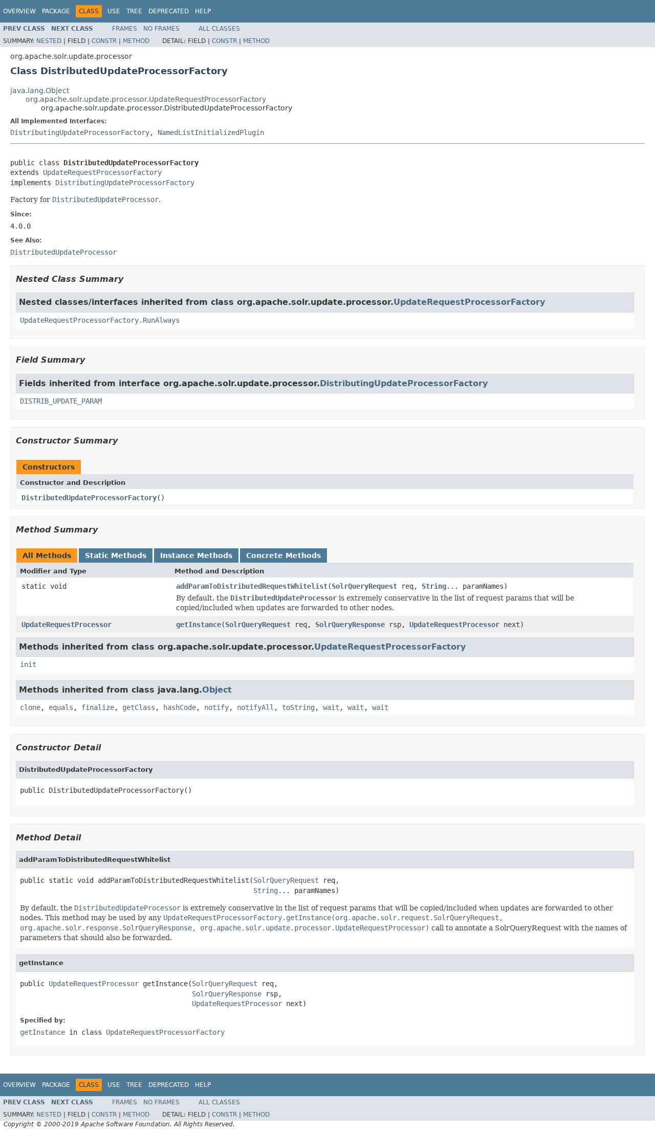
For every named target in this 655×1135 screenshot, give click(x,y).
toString (298, 707)
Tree (134, 11)
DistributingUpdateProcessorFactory (79, 132)
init (28, 664)
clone (30, 707)
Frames (124, 28)
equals (61, 707)
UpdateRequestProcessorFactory (102, 172)
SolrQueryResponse (350, 624)
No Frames (161, 28)
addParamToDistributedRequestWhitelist (252, 586)
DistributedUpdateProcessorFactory (89, 498)
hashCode (179, 707)
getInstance (198, 624)
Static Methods (115, 555)
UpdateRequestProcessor (66, 624)
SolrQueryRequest (364, 586)
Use (113, 11)
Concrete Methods (283, 555)
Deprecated (168, 11)
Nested (48, 40)
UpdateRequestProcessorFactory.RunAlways (100, 320)
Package (56, 11)
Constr (104, 40)
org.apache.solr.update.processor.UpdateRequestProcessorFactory (146, 99)
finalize (97, 707)
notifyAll (255, 707)
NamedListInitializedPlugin (211, 132)
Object (217, 690)
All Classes (219, 28)
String (434, 586)
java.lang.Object (39, 90)
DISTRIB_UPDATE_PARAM (61, 401)
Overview (19, 11)
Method (136, 40)
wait (331, 707)
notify (216, 707)
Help (203, 11)
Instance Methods (196, 555)
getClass (138, 707)
